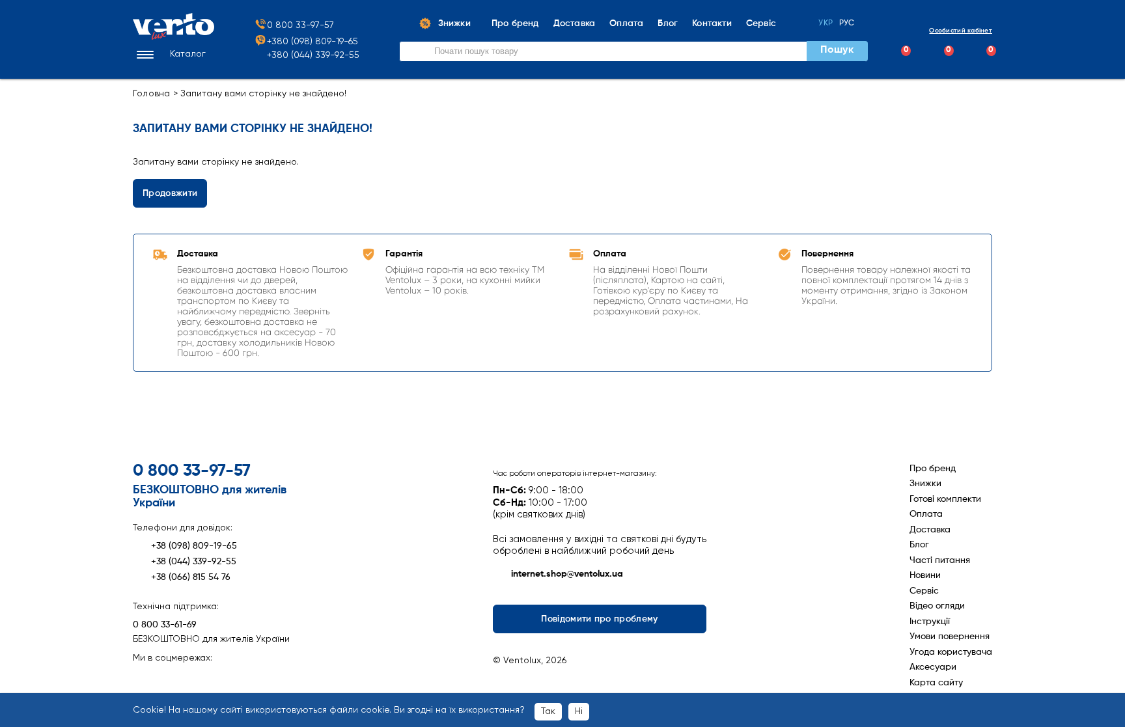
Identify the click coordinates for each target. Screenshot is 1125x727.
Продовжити (170, 193)
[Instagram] (166, 678)
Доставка (930, 529)
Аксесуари (933, 667)
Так (548, 711)
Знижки (925, 483)
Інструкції (930, 621)
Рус (847, 23)
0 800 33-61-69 (165, 624)
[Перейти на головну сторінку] (173, 37)
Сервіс (924, 591)
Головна (152, 93)
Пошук (836, 50)
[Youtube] (188, 678)
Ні (579, 711)
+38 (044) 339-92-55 (193, 561)
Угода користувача (951, 652)
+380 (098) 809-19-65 (312, 41)
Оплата (926, 514)
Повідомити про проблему (599, 619)
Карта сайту (936, 682)
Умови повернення (950, 636)
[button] (169, 55)
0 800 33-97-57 (300, 25)
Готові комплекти (945, 499)
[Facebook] (143, 678)
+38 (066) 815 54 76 (190, 577)
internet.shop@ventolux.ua (567, 574)
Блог (919, 544)
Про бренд (933, 468)
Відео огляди (937, 605)
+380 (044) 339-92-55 (313, 55)
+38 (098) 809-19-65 (194, 546)
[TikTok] (211, 678)
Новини (925, 575)
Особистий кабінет (960, 30)
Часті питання (940, 560)
